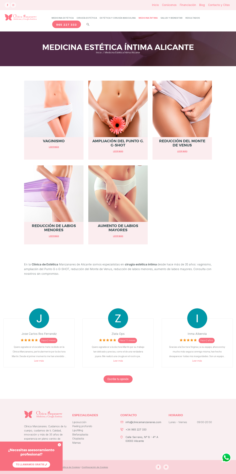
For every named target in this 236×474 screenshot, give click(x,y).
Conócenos (169, 5)
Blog (202, 5)
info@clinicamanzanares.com (143, 422)
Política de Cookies (70, 467)
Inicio (155, 5)
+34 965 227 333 (136, 429)
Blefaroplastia (80, 434)
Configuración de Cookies (95, 467)
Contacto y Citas (219, 5)
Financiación (188, 5)
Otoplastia (78, 438)
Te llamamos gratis (30, 464)
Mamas (76, 442)
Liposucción (79, 422)
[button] (87, 24)
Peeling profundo (82, 426)
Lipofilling (77, 430)
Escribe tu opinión (118, 379)
